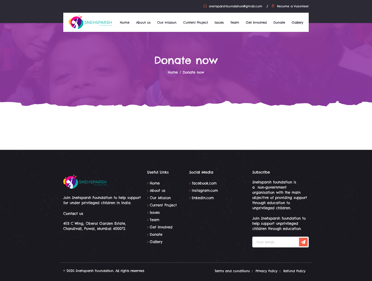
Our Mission (167, 22)
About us (143, 22)
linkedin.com (203, 198)
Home (124, 22)
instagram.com (205, 190)
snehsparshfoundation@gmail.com (235, 6)
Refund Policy (294, 271)
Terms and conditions (232, 271)
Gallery (297, 22)
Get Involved (256, 22)
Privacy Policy (266, 271)
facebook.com (204, 183)
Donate (279, 22)
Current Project (195, 22)
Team (234, 22)
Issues (219, 22)
